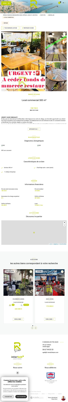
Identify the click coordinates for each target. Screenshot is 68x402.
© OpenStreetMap (62, 244)
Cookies (60, 393)
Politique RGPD (51, 393)
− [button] (64, 225)
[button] (35, 328)
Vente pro (43, 15)
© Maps (55, 244)
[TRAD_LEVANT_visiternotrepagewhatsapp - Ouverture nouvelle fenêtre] (17, 373)
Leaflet (50, 244)
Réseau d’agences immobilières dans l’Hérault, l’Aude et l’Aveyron (20, 15)
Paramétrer (8, 396)
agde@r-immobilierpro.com (50, 352)
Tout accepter (21, 396)
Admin (43, 393)
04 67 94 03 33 (48, 350)
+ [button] (64, 223)
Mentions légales (34, 393)
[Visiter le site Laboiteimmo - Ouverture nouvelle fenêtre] (37, 398)
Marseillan (51, 15)
